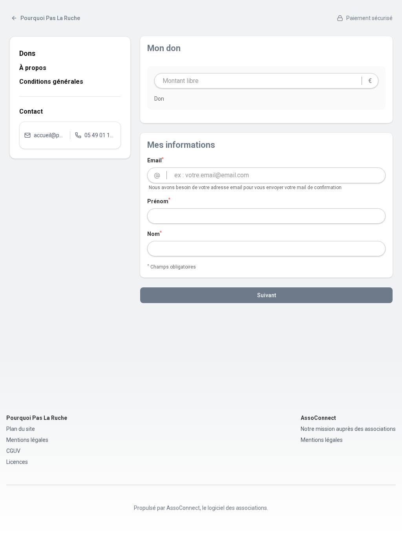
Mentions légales (27, 440)
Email (155, 160)
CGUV (13, 451)
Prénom (158, 200)
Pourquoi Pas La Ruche (50, 18)
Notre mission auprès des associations (348, 429)
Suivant (266, 295)
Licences (17, 462)
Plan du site (20, 429)
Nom (154, 233)
